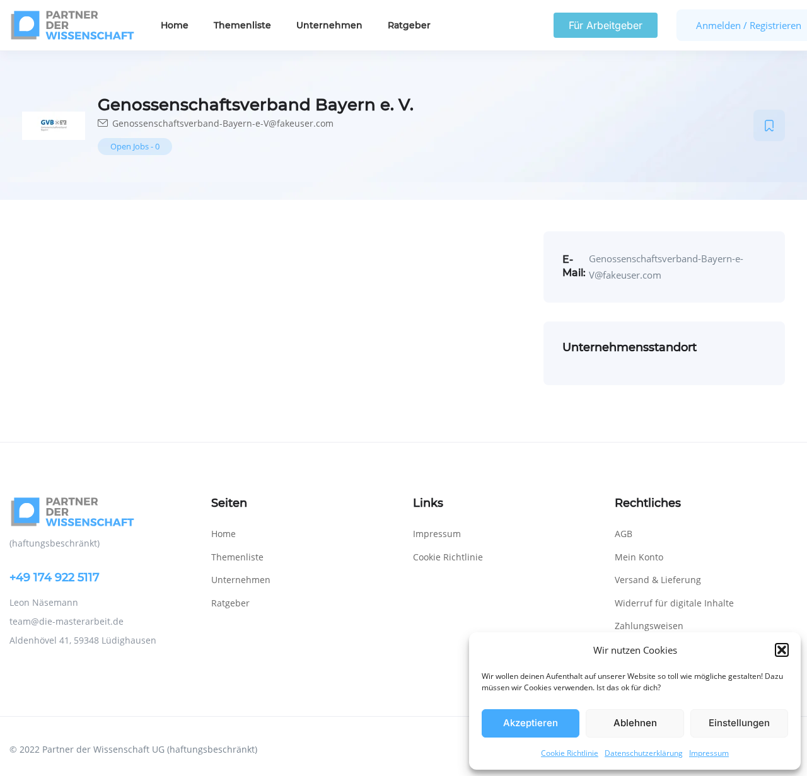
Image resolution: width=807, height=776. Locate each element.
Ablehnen (635, 723)
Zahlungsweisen (649, 626)
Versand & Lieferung (658, 580)
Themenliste (242, 25)
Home (175, 25)
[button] (781, 650)
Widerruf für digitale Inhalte (674, 603)
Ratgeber (409, 25)
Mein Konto (639, 557)
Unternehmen (329, 25)
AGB (623, 534)
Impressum (709, 753)
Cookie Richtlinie (569, 753)
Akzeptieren (530, 723)
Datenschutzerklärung (644, 753)
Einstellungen (739, 723)
